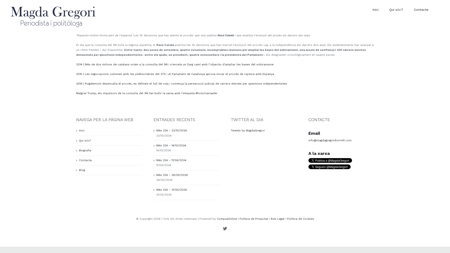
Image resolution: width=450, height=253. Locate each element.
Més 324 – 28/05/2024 (172, 175)
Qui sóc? (85, 140)
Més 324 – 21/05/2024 (171, 189)
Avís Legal (278, 218)
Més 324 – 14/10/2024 (171, 145)
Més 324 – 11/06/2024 (171, 160)
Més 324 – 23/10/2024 (171, 130)
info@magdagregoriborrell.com (330, 140)
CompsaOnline (227, 218)
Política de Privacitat (254, 218)
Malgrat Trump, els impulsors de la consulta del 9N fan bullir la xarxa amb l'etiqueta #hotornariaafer (147, 93)
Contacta (85, 160)
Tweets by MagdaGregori (248, 130)
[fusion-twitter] (225, 228)
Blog (82, 170)
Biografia (85, 150)
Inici (81, 130)
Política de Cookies (300, 218)
